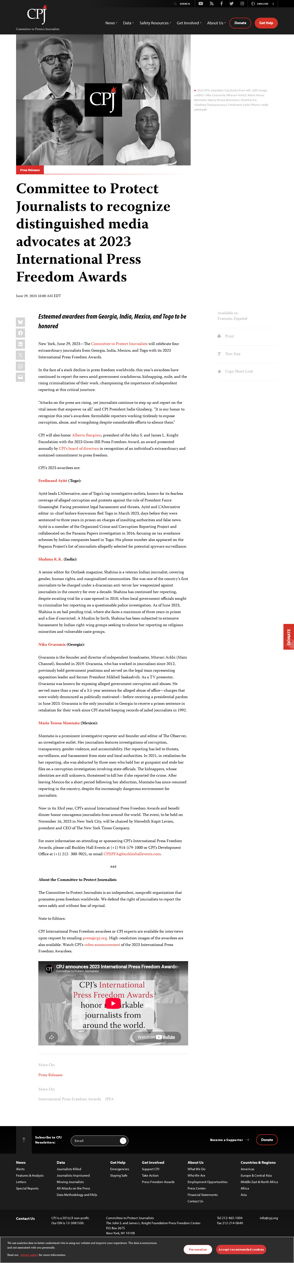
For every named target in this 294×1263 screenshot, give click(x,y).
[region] (147, 1250)
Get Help (266, 22)
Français (225, 318)
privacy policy (29, 1255)
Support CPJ (150, 1169)
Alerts (20, 1169)
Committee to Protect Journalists (119, 344)
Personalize (198, 1249)
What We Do (196, 1169)
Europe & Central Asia (256, 1175)
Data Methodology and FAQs (77, 1194)
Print (229, 336)
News (20, 1162)
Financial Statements (203, 1194)
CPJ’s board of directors (79, 448)
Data (61, 1162)
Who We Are (196, 1175)
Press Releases (30, 170)
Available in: (228, 313)
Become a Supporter (226, 1140)
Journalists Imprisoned (73, 1175)
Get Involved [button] (188, 22)
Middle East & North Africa (259, 1182)
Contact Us (195, 1201)
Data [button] (127, 22)
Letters (21, 1182)
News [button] (110, 22)
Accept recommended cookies (241, 1249)
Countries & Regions (258, 1162)
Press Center (197, 1188)
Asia (244, 1194)
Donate (240, 22)
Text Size (232, 354)
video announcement (102, 945)
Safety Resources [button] (154, 22)
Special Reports (27, 1188)
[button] (273, 3)
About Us (196, 1162)
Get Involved (153, 1162)
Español (240, 318)
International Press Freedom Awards (69, 1099)
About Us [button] (215, 22)
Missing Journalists (70, 1182)
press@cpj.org (95, 938)
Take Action (150, 1175)
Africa (245, 1188)
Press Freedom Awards (158, 1182)
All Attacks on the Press (73, 1188)
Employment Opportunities (208, 1182)
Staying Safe (118, 1175)
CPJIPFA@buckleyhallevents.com (132, 854)
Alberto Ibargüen (86, 435)
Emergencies (119, 1169)
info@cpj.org (269, 1218)
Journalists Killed (69, 1169)
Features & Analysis (30, 1175)
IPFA (109, 1099)
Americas (247, 1169)
